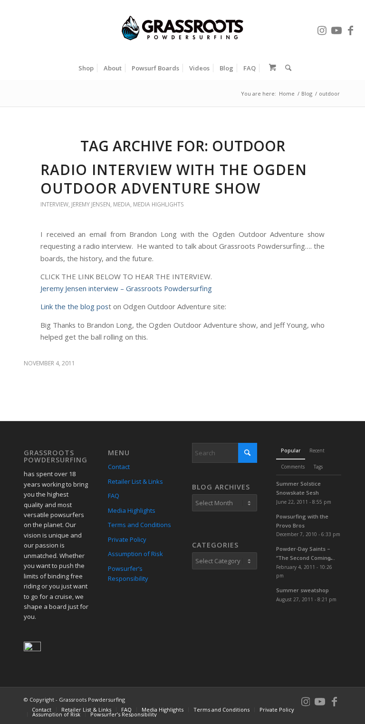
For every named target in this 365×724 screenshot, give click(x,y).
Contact (119, 466)
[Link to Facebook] (351, 28)
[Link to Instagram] (322, 28)
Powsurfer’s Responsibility (128, 573)
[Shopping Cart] (270, 68)
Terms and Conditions (139, 524)
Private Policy (127, 539)
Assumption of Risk (135, 553)
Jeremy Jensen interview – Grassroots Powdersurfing (126, 288)
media (121, 204)
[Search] (285, 68)
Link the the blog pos (74, 306)
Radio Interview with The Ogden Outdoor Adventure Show (173, 179)
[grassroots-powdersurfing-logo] (182, 28)
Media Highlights (158, 204)
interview (54, 204)
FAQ (113, 495)
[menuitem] (86, 68)
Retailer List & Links (135, 481)
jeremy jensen (90, 204)
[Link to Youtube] (336, 28)
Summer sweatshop (302, 590)
